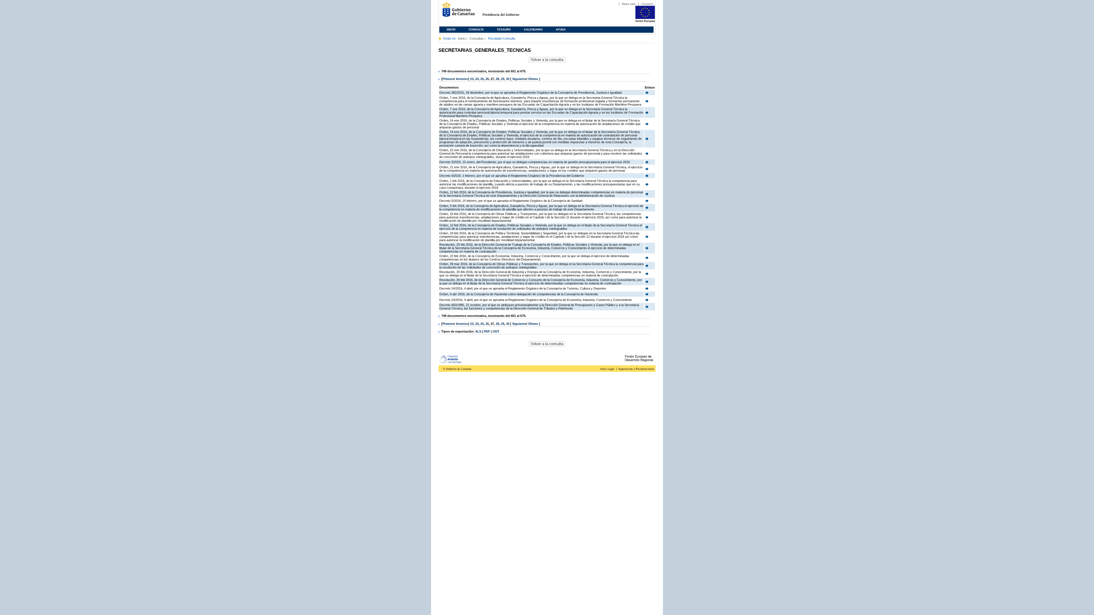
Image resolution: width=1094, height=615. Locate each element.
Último (533, 79)
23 (471, 79)
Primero (448, 79)
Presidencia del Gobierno (506, 11)
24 (477, 79)
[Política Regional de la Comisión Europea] (645, 21)
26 (487, 79)
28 (497, 79)
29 (502, 79)
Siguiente (519, 79)
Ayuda (561, 29)
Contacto (647, 3)
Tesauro (504, 29)
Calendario (533, 29)
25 (482, 79)
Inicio (451, 29)
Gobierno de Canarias (457, 11)
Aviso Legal (607, 369)
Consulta (476, 29)
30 (507, 79)
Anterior (462, 79)
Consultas (476, 38)
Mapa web (629, 3)
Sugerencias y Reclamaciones (636, 369)
